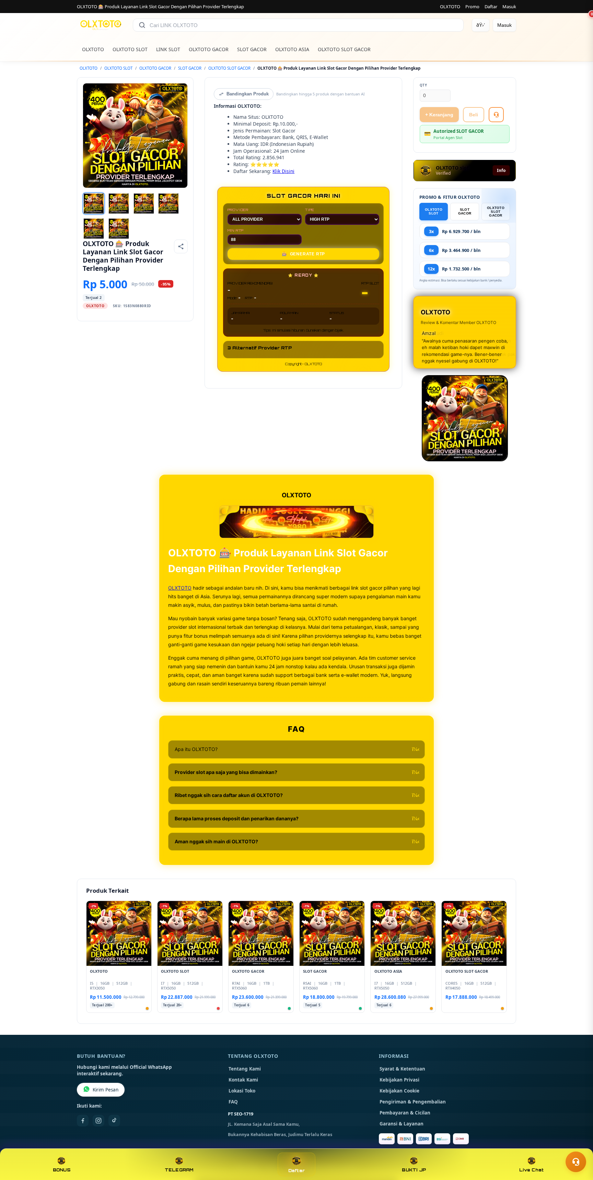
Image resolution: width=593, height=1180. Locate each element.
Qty (423, 85)
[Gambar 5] (94, 229)
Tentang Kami (245, 1069)
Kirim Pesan (105, 1090)
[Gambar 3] (144, 204)
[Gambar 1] (94, 204)
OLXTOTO (450, 6)
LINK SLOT (168, 49)
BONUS (61, 1169)
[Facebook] (83, 1120)
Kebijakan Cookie (399, 1091)
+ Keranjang (439, 114)
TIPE (309, 210)
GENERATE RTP (303, 254)
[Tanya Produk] (496, 114)
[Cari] (142, 25)
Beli (473, 114)
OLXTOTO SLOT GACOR (344, 49)
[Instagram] (98, 1120)
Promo (472, 6)
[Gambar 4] (168, 204)
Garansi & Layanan (401, 1124)
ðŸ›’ (480, 25)
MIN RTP (236, 230)
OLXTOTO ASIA (292, 49)
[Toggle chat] (576, 1162)
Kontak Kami (243, 1080)
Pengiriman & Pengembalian (413, 1102)
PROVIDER (238, 210)
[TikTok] (114, 1120)
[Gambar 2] (119, 204)
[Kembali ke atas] (577, 1145)
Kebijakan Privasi (399, 1080)
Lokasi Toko (242, 1091)
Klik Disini (283, 171)
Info (501, 170)
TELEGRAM (179, 1169)
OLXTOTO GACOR (209, 49)
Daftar (491, 6)
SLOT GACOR (252, 49)
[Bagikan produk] (181, 246)
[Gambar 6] (119, 229)
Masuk (509, 6)
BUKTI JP (414, 1169)
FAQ (233, 1102)
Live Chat (531, 1169)
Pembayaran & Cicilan (405, 1113)
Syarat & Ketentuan (402, 1069)
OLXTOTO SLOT (130, 49)
